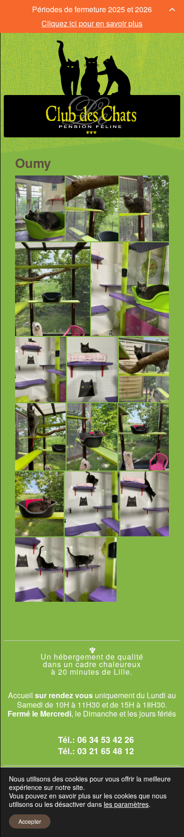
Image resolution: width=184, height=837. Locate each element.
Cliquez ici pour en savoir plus (92, 23)
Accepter (29, 821)
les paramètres (126, 804)
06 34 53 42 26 (105, 739)
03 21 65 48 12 (105, 751)
